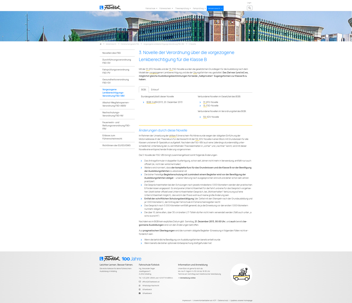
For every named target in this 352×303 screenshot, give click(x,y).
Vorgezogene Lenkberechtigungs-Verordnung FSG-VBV (113, 92)
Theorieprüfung (182, 8)
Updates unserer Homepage (241, 300)
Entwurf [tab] (155, 89)
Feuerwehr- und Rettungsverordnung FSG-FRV (116, 125)
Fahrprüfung (198, 8)
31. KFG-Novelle (153, 69)
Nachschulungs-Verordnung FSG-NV (112, 114)
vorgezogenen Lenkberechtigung (165, 72)
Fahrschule (151, 8)
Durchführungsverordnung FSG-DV (116, 61)
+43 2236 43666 (148, 278)
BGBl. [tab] (143, 89)
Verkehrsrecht (214, 8)
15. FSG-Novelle (176, 69)
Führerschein (165, 8)
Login (249, 3)
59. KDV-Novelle (211, 116)
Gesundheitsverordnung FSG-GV (115, 81)
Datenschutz (223, 300)
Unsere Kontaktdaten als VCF (204, 300)
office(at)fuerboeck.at (151, 282)
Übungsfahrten (200, 72)
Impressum (186, 300)
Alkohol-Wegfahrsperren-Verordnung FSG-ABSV (115, 104)
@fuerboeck (147, 289)
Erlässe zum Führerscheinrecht (112, 137)
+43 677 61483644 (166, 278)
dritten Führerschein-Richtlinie (184, 135)
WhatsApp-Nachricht (150, 285)
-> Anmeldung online (187, 278)
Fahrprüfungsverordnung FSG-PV (115, 71)
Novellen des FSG (111, 53)
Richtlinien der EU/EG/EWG (116, 145)
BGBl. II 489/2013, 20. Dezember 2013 (164, 102)
